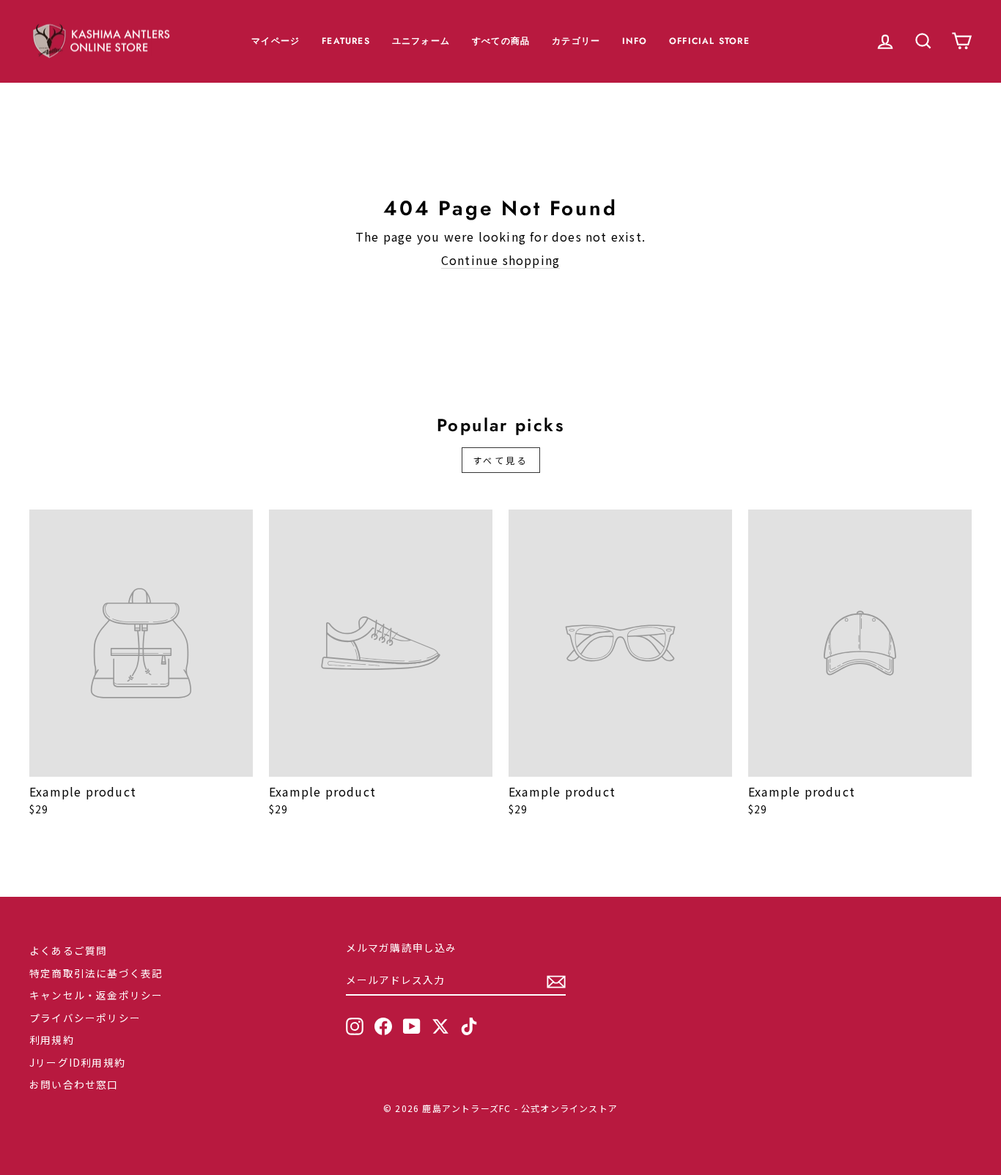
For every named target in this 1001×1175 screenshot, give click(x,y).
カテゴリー (576, 41)
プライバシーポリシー (85, 1017)
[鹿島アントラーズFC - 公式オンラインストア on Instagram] (354, 1026)
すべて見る (501, 460)
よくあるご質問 (68, 950)
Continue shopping (500, 260)
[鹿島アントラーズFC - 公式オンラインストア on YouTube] (412, 1026)
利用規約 (51, 1039)
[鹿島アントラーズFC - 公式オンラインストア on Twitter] (440, 1026)
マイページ (275, 41)
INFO (634, 41)
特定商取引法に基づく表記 (96, 973)
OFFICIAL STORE (709, 41)
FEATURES (346, 41)
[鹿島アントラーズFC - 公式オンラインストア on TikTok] (469, 1026)
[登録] (556, 981)
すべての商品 (501, 41)
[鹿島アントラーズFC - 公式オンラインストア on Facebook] (383, 1026)
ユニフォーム (421, 41)
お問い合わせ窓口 (74, 1084)
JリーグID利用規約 (77, 1062)
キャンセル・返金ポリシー (96, 995)
